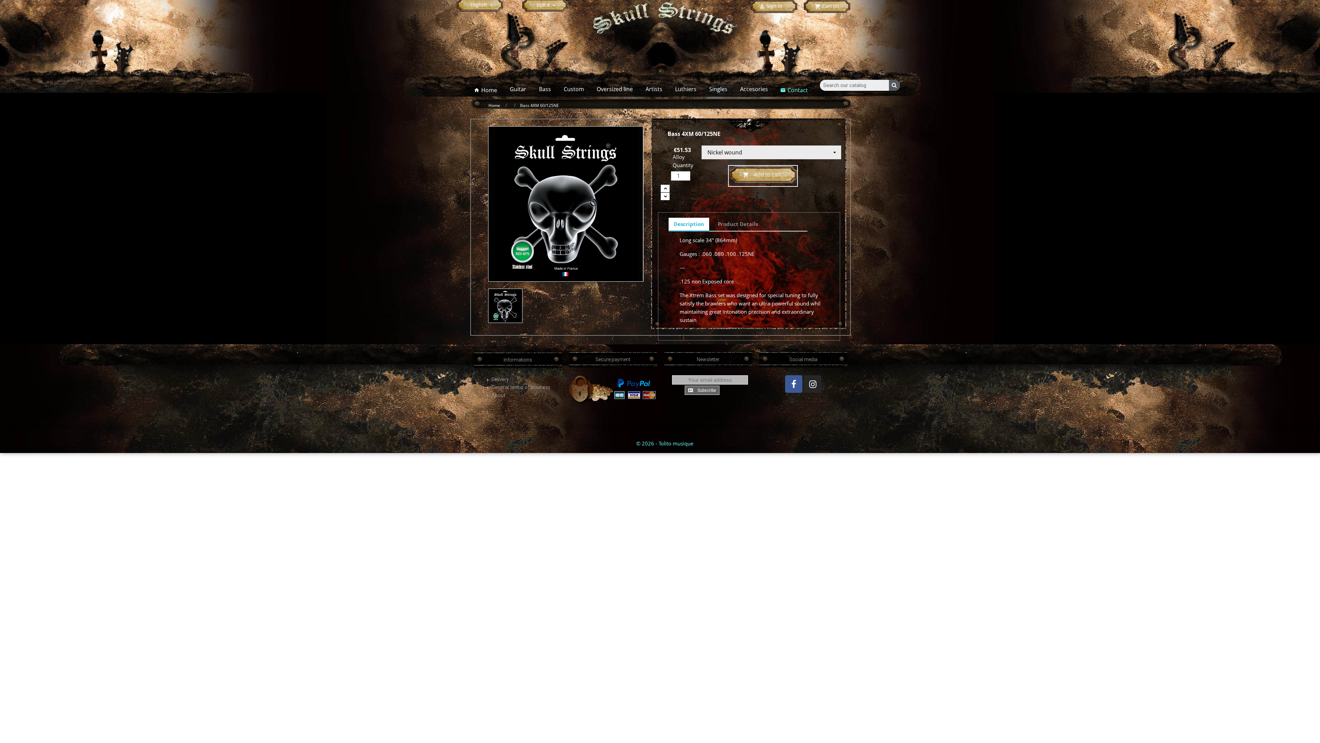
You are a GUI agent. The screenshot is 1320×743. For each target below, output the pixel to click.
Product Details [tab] (738, 223)
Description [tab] (689, 223)
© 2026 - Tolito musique (664, 443)
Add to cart (762, 174)
